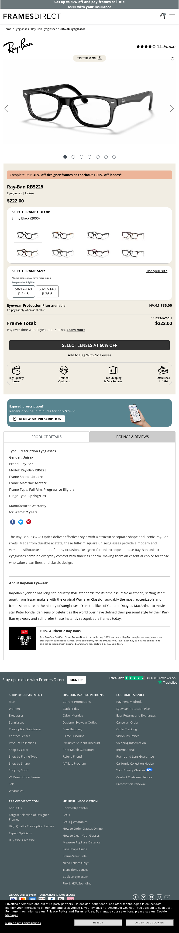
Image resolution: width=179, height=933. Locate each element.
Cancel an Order (127, 722)
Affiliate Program (74, 763)
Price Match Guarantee (78, 750)
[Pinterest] (151, 897)
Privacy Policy (57, 911)
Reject (98, 922)
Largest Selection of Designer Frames (29, 817)
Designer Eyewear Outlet (80, 722)
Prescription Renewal (130, 784)
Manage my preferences (23, 923)
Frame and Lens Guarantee (135, 756)
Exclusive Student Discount (81, 743)
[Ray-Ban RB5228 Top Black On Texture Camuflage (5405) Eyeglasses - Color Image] (98, 234)
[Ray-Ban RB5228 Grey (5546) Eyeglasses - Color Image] (63, 252)
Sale (11, 784)
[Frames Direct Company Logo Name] (32, 16)
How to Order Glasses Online (83, 828)
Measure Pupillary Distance (81, 842)
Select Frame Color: (31, 211)
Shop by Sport (19, 770)
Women (14, 709)
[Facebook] (135, 897)
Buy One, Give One (22, 840)
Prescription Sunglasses (25, 729)
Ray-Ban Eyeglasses (44, 29)
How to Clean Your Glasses (81, 835)
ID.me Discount (73, 736)
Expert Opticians (20, 833)
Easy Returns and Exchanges (136, 715)
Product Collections (22, 743)
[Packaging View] (114, 157)
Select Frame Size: (28, 270)
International (125, 750)
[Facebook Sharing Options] (12, 522)
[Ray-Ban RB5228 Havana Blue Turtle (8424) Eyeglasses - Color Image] (133, 252)
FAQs (66, 815)
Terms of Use (84, 911)
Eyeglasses (21, 29)
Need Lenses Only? (76, 863)
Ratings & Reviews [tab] (132, 436)
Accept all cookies (149, 922)
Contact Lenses (19, 736)
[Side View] (106, 157)
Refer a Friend (72, 756)
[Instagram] (159, 897)
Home (7, 29)
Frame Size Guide (74, 856)
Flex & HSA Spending (77, 883)
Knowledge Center (75, 808)
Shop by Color (18, 750)
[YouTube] (167, 897)
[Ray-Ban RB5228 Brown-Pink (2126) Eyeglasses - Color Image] (98, 252)
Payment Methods (129, 702)
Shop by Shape (19, 763)
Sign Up (76, 680)
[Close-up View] (98, 157)
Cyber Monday (73, 715)
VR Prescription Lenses (24, 777)
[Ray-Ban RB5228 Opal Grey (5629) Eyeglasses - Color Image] (63, 234)
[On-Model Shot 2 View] (90, 157)
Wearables (16, 791)
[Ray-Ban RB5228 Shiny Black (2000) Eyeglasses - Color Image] (28, 234)
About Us (15, 808)
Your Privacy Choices (130, 770)
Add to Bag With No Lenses (89, 355)
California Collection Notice (135, 763)
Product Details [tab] (46, 436)
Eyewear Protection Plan (28, 305)
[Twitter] (143, 897)
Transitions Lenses (75, 869)
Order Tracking (126, 729)
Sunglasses (16, 722)
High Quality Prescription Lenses (31, 826)
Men (12, 702)
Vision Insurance (127, 736)
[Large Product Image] (89, 103)
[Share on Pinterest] (28, 522)
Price (161, 318)
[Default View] (65, 157)
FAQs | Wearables (75, 822)
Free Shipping (72, 729)
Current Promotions (77, 702)
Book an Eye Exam (75, 876)
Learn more (76, 329)
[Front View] (73, 157)
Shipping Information (131, 743)
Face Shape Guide (75, 849)
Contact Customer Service (134, 777)
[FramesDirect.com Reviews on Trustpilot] (140, 679)
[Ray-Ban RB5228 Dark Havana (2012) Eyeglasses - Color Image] (28, 252)
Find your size (156, 271)
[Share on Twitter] (20, 522)
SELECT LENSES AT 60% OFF (89, 345)
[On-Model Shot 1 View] (81, 157)
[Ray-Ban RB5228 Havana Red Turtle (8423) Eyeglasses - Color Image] (133, 234)
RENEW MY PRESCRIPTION (40, 419)
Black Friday (71, 709)
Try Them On (87, 58)
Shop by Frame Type (23, 756)
